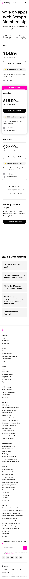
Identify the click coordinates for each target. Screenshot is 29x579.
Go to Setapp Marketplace (14, 221)
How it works (5, 346)
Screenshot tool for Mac (9, 433)
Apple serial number (8, 469)
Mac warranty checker (8, 487)
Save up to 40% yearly (22, 36)
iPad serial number (7, 477)
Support (4, 369)
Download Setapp (7, 353)
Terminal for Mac (7, 428)
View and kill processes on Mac (11, 523)
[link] (3, 558)
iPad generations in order (9, 459)
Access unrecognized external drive (12, 515)
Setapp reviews (6, 376)
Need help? (4, 569)
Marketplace (5, 340)
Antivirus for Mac (7, 412)
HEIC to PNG (5, 495)
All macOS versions (7, 448)
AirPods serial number (8, 479)
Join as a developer (7, 374)
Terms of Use (12, 569)
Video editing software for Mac (11, 423)
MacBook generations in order (11, 454)
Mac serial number (7, 474)
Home (3, 338)
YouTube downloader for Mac (10, 407)
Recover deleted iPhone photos (11, 513)
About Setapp (6, 351)
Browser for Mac (6, 415)
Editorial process (7, 389)
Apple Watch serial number (10, 482)
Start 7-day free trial (14, 63)
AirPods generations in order (10, 461)
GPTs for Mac (5, 500)
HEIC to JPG (5, 492)
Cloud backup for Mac (8, 438)
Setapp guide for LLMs (8, 446)
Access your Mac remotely (9, 518)
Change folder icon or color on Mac (12, 510)
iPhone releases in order (9, 456)
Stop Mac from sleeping (9, 526)
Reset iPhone (6, 533)
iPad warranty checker (8, 490)
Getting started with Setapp (10, 356)
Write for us (5, 397)
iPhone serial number (8, 472)
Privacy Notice (10, 553)
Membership (5, 343)
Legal (3, 361)
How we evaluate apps (8, 392)
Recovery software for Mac (10, 418)
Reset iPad (5, 536)
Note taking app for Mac (9, 425)
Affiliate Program (6, 379)
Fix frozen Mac (6, 531)
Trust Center (5, 371)
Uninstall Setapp (7, 358)
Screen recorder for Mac (9, 410)
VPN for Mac (5, 405)
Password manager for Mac (10, 420)
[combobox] (7, 566)
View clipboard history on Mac (11, 508)
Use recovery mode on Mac (10, 521)
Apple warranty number (9, 484)
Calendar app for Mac (8, 430)
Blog (3, 382)
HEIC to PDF (5, 497)
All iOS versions (6, 451)
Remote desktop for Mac (9, 436)
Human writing (6, 394)
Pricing (4, 348)
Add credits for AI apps (8, 36)
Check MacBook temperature (10, 528)
